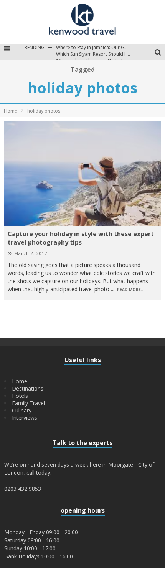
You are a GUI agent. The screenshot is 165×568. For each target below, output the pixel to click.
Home (10, 111)
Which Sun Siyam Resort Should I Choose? (100, 54)
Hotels (20, 395)
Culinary (21, 410)
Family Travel (28, 403)
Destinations (27, 388)
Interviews (24, 417)
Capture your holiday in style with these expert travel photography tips (81, 238)
